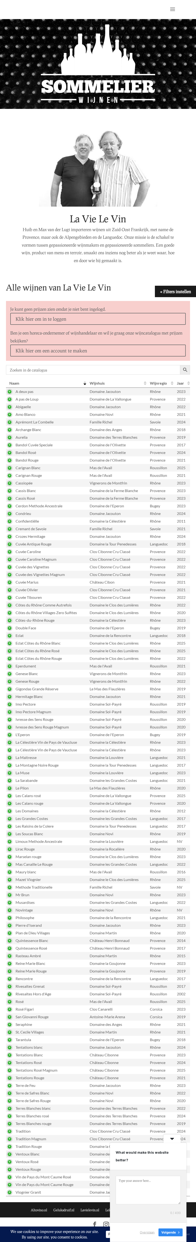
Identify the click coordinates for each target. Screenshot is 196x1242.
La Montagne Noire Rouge (37, 765)
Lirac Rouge (25, 849)
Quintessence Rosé (31, 948)
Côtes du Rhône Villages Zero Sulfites (46, 612)
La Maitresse (26, 757)
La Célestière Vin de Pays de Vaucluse (46, 742)
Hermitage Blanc (29, 696)
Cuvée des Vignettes (32, 567)
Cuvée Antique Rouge (33, 544)
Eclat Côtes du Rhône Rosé (38, 650)
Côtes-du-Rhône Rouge (35, 620)
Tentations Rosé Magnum (36, 1070)
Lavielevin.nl (90, 1210)
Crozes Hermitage (30, 536)
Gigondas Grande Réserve (37, 689)
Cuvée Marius (27, 582)
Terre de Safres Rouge (33, 1100)
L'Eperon (23, 734)
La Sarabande (27, 780)
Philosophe (25, 917)
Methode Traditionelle (34, 887)
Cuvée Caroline (28, 551)
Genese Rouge (27, 681)
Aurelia (21, 437)
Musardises (25, 902)
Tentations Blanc (29, 1055)
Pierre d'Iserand (29, 925)
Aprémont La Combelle (35, 422)
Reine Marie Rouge (31, 971)
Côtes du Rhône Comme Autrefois (44, 605)
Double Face (26, 628)
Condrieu (23, 513)
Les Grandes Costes (32, 818)
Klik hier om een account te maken (51, 350)
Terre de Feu (25, 1085)
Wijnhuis (97, 383)
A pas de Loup (27, 399)
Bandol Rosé (26, 452)
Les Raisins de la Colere (35, 826)
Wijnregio (158, 383)
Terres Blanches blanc (33, 1108)
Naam (14, 383)
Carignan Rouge (29, 475)
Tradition (23, 1131)
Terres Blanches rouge (33, 1123)
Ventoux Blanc (27, 1154)
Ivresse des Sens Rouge (34, 719)
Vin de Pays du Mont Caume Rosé (43, 1177)
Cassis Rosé (25, 498)
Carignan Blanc (28, 467)
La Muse (22, 772)
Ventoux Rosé (27, 1161)
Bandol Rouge (27, 460)
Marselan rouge (28, 856)
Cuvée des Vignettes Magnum (40, 574)
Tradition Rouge (29, 1146)
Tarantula (23, 1039)
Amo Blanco (25, 414)
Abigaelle (23, 406)
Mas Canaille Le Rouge (34, 864)
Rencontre (24, 978)
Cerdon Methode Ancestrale (39, 506)
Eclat (20, 635)
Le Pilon (22, 788)
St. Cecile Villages (30, 1032)
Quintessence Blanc (32, 940)
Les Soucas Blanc (29, 833)
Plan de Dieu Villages (33, 933)
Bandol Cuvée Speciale (34, 445)
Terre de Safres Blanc (32, 1093)
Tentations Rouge (30, 1077)
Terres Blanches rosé (32, 1116)
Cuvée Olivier (27, 589)
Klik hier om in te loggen (41, 319)
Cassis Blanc (26, 490)
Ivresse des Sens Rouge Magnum (42, 727)
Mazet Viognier (28, 879)
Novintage (24, 910)
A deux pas (24, 391)
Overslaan (147, 1232)
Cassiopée (24, 483)
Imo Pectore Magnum (33, 711)
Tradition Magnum (31, 1138)
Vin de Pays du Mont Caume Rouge (44, 1184)
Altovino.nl (39, 1210)
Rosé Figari (25, 1009)
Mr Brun (22, 894)
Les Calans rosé (28, 795)
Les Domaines (27, 811)
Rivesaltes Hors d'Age (33, 994)
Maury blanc (26, 872)
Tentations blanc (29, 1047)
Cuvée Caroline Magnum (36, 559)
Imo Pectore (26, 704)
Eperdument (26, 666)
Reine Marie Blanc (30, 963)
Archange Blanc (28, 429)
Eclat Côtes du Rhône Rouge (39, 658)
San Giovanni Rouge (32, 1016)
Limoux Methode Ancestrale (39, 841)
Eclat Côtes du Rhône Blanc (38, 643)
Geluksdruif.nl (63, 1210)
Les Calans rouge (29, 803)
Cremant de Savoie (31, 528)
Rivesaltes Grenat (30, 986)
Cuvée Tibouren (29, 597)
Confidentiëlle (27, 521)
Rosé (20, 1001)
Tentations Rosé (29, 1062)
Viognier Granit (28, 1192)
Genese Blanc (27, 673)
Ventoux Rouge (28, 1169)
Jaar (180, 383)
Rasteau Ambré (28, 955)
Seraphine (24, 1024)
